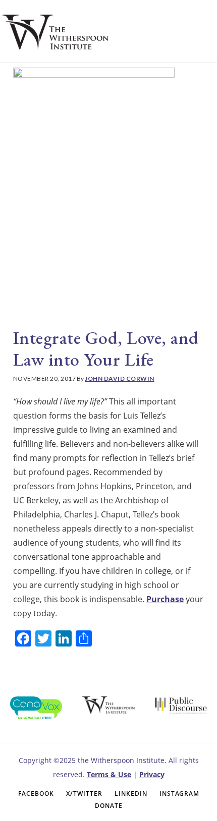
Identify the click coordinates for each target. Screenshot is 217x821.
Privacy (152, 774)
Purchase (165, 599)
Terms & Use (109, 774)
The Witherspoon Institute (55, 32)
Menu (186, 30)
